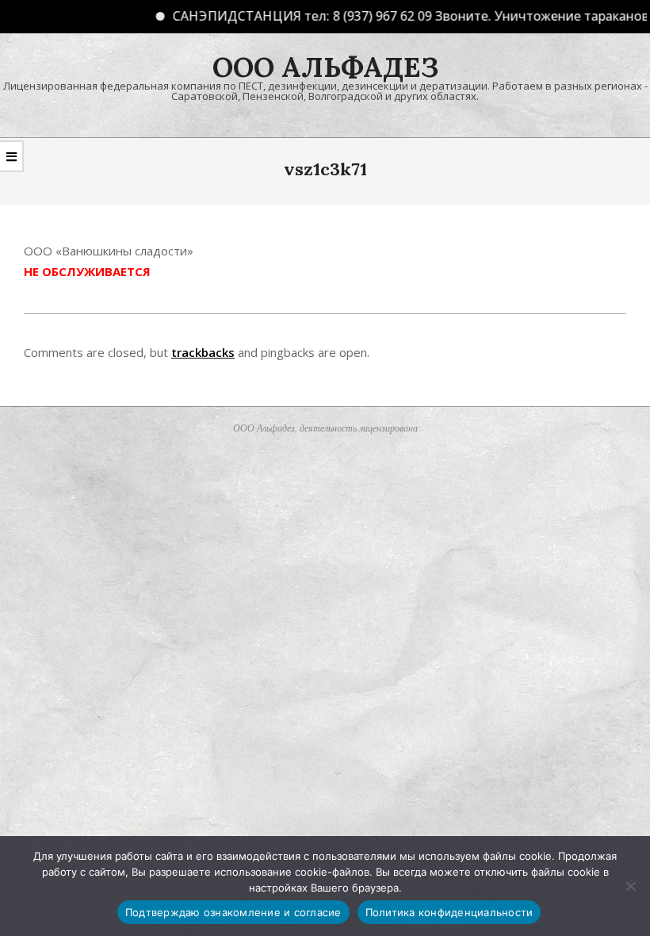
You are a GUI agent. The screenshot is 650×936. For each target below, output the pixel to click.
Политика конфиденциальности (449, 912)
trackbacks (203, 352)
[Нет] (630, 886)
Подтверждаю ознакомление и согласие (233, 912)
